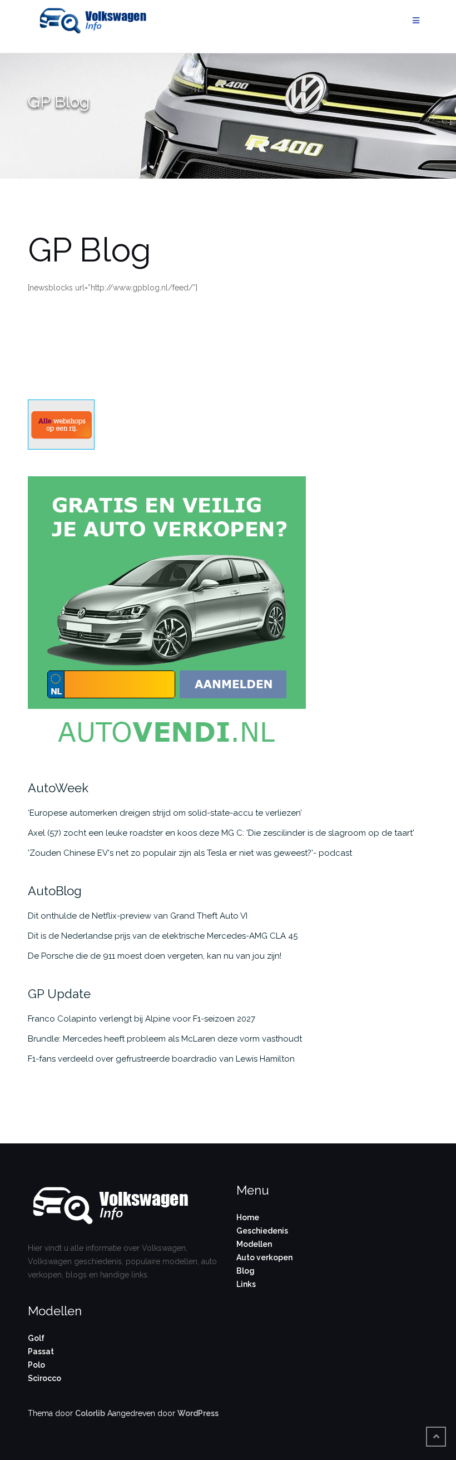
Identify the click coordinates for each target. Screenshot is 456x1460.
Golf (36, 1338)
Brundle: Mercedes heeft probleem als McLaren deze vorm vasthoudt (165, 1038)
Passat (41, 1351)
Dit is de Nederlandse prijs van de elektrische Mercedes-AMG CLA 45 (163, 935)
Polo (36, 1364)
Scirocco (44, 1378)
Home (247, 1217)
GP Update (59, 994)
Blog (245, 1270)
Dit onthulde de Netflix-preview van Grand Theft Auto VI (137, 915)
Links (246, 1284)
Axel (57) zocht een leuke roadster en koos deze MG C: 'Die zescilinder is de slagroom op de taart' (221, 832)
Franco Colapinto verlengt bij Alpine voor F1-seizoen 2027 (141, 1018)
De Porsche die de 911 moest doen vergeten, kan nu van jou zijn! (154, 955)
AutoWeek (58, 788)
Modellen (254, 1244)
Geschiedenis (262, 1230)
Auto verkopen (264, 1257)
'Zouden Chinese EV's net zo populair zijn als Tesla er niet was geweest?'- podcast (190, 853)
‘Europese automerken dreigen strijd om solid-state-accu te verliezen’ (165, 812)
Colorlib (90, 1413)
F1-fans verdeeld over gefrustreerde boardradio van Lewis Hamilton (161, 1058)
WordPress (198, 1413)
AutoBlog (55, 891)
